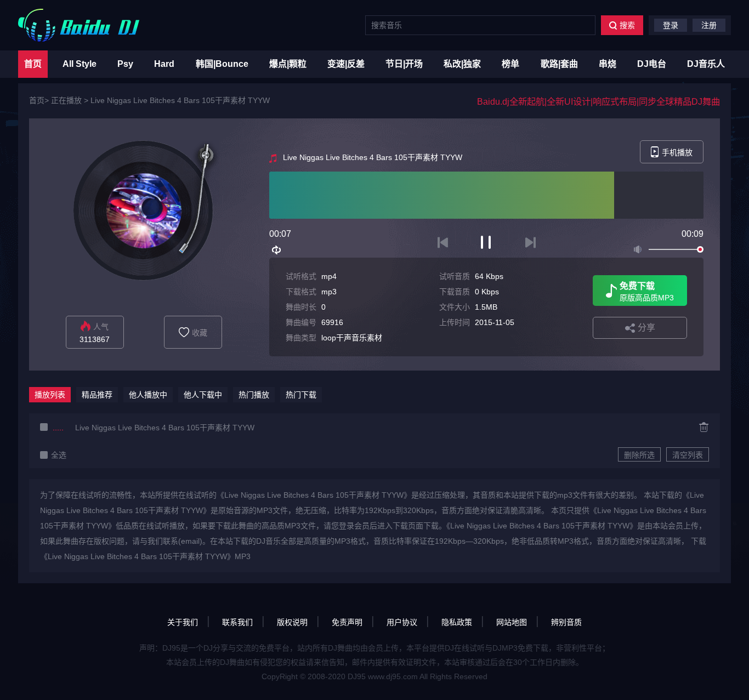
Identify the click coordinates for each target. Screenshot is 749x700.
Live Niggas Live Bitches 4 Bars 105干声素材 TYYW (180, 100)
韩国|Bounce (222, 64)
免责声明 (347, 622)
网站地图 (511, 622)
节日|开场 (404, 64)
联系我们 (237, 622)
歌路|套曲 (559, 64)
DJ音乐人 (706, 64)
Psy (125, 64)
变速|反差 (346, 64)
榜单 (510, 64)
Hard (164, 64)
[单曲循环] (277, 250)
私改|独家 (462, 64)
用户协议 (402, 622)
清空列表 (687, 455)
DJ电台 (651, 64)
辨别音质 (566, 622)
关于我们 (182, 622)
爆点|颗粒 (288, 64)
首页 (33, 64)
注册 (709, 25)
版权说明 (292, 622)
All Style (80, 64)
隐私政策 (456, 622)
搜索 (627, 25)
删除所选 (639, 455)
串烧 (607, 64)
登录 (670, 25)
